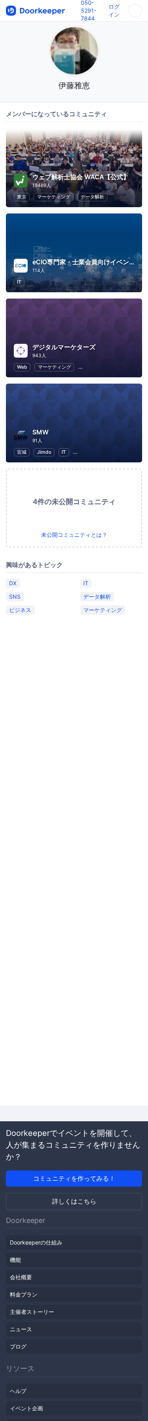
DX (13, 583)
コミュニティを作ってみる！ (74, 1178)
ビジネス (20, 610)
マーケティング (53, 197)
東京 (21, 197)
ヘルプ (18, 1391)
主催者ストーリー (32, 1311)
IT (19, 282)
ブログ (18, 1346)
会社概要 (21, 1277)
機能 (15, 1259)
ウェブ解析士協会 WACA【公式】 (80, 177)
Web (22, 367)
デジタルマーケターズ (64, 347)
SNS (15, 596)
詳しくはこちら (74, 1201)
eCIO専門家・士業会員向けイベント (83, 262)
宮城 (21, 452)
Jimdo (44, 452)
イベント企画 (26, 1408)
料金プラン (23, 1294)
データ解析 (92, 197)
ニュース (21, 1329)
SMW (40, 432)
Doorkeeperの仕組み (36, 1242)
